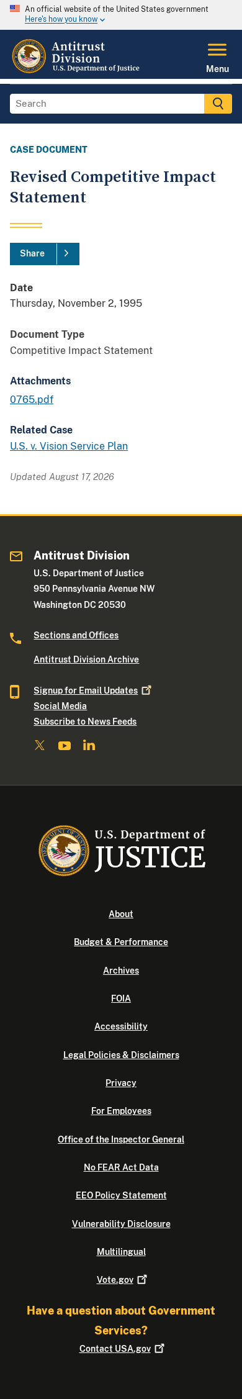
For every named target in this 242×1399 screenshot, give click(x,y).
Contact (115, 1349)
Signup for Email (86, 690)
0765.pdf (31, 399)
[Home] (77, 71)
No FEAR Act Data (121, 1167)
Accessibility (121, 1026)
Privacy (121, 1083)
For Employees (121, 1111)
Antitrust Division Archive (86, 659)
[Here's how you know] (121, 15)
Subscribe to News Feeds (85, 722)
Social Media (60, 706)
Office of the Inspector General (121, 1139)
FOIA (121, 998)
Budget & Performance (121, 942)
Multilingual (121, 1252)
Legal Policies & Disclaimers (121, 1055)
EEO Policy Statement (121, 1195)
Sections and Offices (76, 635)
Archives (121, 971)
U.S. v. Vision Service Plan (69, 446)
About (121, 914)
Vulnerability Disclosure (121, 1224)
